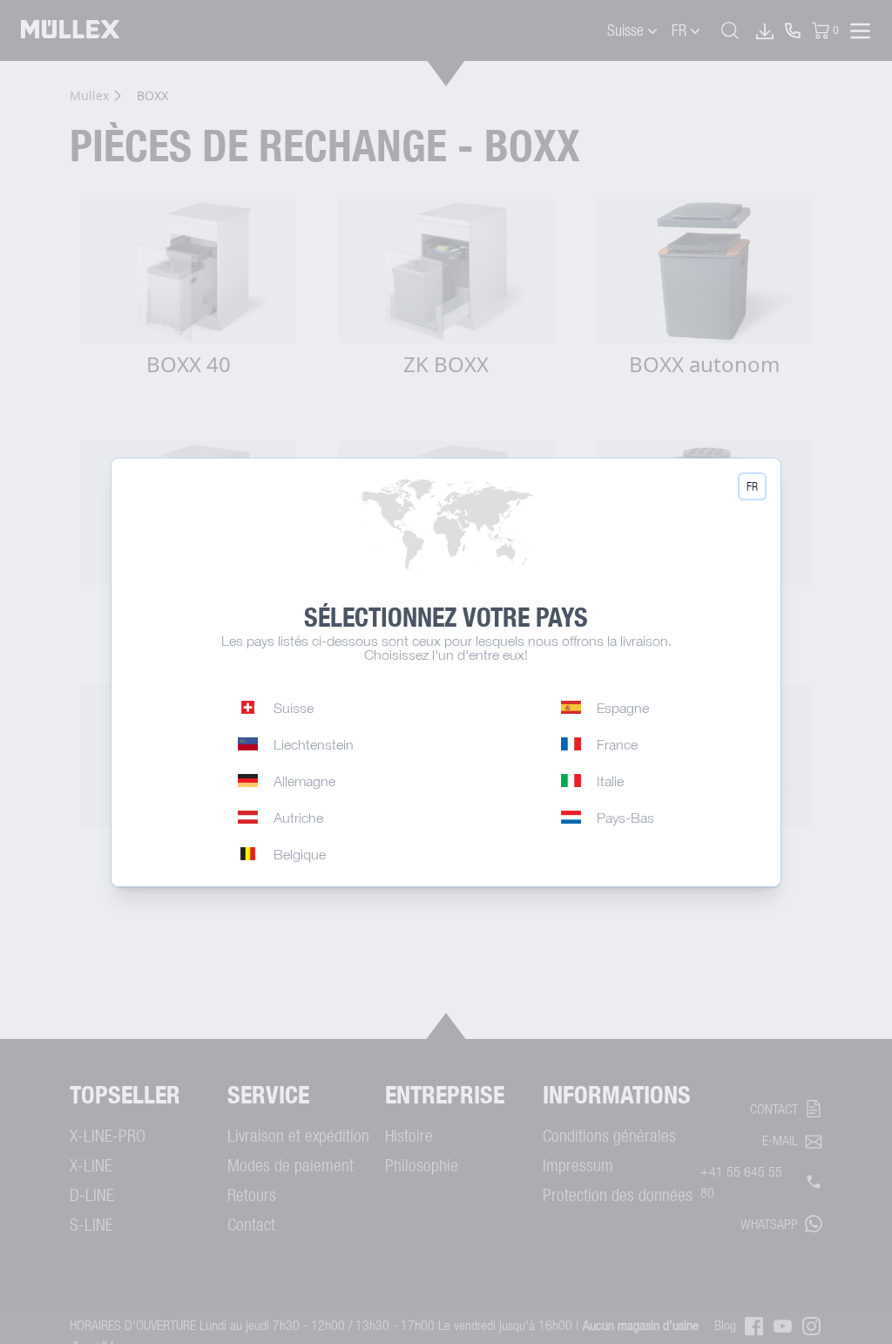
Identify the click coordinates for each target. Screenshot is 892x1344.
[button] (752, 486)
